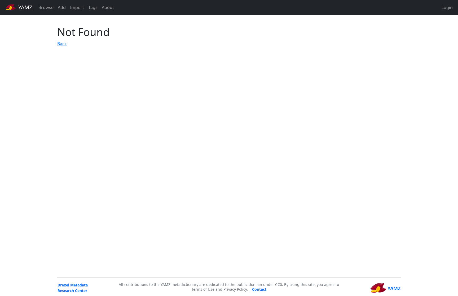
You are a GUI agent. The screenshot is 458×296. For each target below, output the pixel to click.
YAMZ (24, 7)
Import (77, 7)
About (108, 7)
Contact (259, 289)
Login (447, 7)
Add (62, 7)
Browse (46, 7)
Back (62, 44)
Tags (93, 7)
